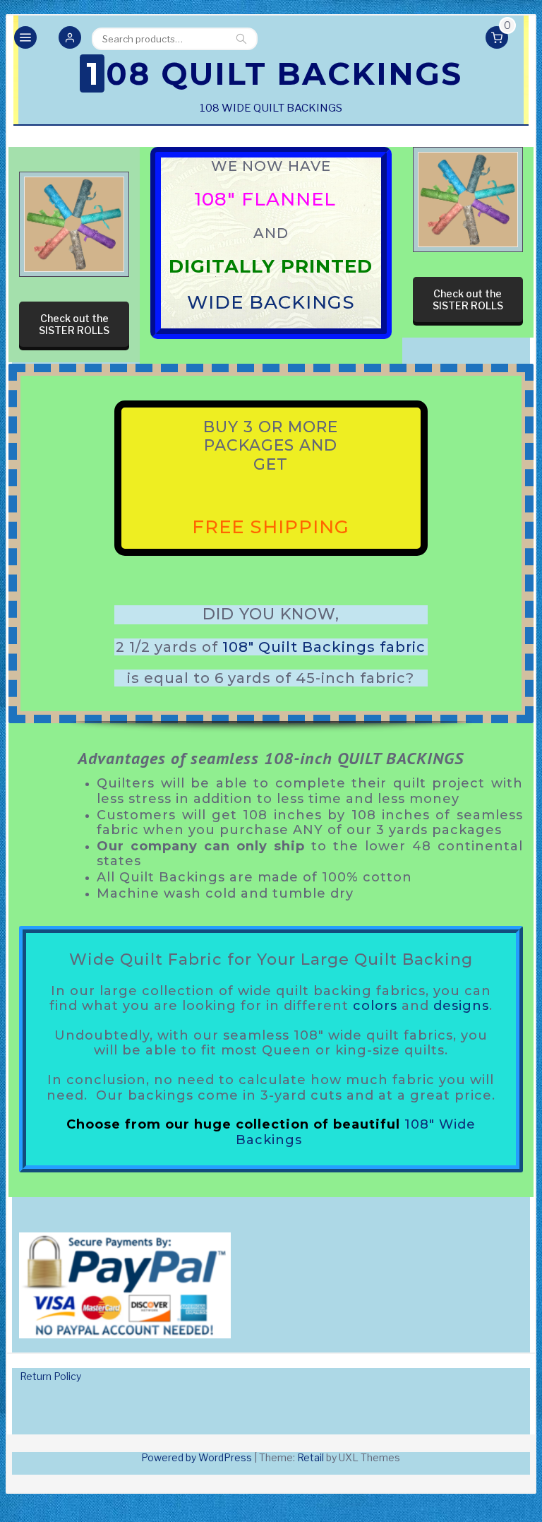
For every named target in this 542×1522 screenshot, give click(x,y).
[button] (70, 38)
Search (241, 38)
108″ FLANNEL (268, 199)
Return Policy (50, 1376)
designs (461, 1005)
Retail (310, 1457)
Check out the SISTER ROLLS (74, 324)
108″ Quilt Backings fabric (324, 646)
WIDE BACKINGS (271, 303)
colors (375, 1005)
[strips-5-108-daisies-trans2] (74, 224)
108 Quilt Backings (274, 73)
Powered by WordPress (196, 1457)
